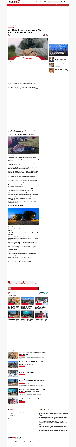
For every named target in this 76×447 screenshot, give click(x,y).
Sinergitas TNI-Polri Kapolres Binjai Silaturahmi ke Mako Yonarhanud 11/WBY (53, 427)
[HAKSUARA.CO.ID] (14, 1)
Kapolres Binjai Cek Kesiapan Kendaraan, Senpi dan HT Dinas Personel (53, 431)
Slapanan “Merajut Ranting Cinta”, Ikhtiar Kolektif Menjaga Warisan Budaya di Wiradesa (27, 321)
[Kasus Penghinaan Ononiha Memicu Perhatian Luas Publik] (41, 314)
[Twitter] (42, 293)
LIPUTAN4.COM (45, 409)
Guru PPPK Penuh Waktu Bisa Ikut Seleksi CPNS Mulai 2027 (61, 64)
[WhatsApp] (47, 293)
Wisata (10, 284)
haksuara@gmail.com (14, 418)
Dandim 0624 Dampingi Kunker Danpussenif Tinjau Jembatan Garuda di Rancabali (53, 418)
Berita (26, 281)
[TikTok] (20, 437)
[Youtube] (15, 437)
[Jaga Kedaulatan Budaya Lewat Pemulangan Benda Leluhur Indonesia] (14, 301)
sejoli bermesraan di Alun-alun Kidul (22, 283)
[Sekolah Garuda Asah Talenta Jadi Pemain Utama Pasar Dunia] (51, 59)
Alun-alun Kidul (24, 163)
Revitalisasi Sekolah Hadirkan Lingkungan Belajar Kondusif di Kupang (61, 70)
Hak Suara (32, 281)
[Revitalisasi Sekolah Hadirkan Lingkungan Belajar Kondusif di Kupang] (51, 70)
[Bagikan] (47, 35)
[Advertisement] (38, 15)
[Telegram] (44, 293)
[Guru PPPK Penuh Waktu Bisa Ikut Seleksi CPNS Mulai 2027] (51, 65)
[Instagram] (13, 437)
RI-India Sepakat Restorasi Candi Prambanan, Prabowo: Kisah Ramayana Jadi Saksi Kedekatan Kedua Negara (14, 321)
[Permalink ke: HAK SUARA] (9, 35)
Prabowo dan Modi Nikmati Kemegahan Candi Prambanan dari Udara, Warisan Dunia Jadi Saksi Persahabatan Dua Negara (27, 307)
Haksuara (11, 283)
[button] (62, 2)
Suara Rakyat (34, 283)
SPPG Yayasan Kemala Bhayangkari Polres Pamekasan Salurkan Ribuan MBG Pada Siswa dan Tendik (53, 422)
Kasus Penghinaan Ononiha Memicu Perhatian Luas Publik (41, 320)
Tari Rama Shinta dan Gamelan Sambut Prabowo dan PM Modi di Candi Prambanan (41, 307)
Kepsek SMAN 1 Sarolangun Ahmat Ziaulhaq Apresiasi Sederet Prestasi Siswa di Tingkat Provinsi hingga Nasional (53, 413)
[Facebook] (40, 293)
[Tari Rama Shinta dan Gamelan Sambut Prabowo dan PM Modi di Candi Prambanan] (41, 301)
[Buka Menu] (67, 1)
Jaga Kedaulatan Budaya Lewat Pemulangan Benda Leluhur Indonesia (13, 307)
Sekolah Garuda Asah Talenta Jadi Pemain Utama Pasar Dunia (61, 59)
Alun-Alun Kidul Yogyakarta (17, 281)
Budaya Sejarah (10, 27)
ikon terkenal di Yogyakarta (29, 228)
